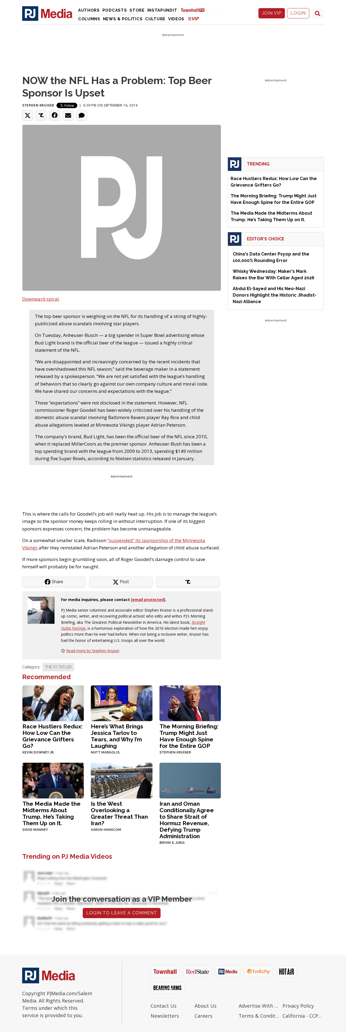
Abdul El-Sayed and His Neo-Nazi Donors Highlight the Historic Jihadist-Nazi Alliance (275, 295)
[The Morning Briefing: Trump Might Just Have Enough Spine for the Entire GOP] (190, 702)
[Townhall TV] (194, 10)
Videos (176, 18)
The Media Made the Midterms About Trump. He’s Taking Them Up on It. (51, 813)
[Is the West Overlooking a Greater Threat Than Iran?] (121, 780)
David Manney (35, 830)
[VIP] (193, 18)
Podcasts (114, 10)
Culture (155, 18)
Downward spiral (40, 299)
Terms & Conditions (259, 1016)
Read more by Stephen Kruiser (92, 650)
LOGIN (298, 13)
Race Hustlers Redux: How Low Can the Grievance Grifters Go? (52, 736)
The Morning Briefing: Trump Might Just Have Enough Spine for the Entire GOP (188, 736)
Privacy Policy (298, 1006)
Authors (89, 10)
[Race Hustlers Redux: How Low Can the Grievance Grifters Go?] (53, 702)
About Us (206, 1006)
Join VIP (271, 13)
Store (137, 10)
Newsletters (165, 1016)
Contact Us (164, 1006)
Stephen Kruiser (38, 105)
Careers (203, 1016)
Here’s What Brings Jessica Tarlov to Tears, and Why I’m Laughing (117, 736)
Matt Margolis (105, 752)
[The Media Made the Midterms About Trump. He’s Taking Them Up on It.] (53, 780)
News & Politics (123, 18)
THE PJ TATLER (58, 667)
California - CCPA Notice (303, 1016)
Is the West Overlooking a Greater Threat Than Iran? (119, 813)
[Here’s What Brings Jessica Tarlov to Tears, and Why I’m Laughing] (121, 702)
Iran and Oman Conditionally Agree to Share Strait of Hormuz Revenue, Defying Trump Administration (186, 819)
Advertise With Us (259, 1006)
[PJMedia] (47, 13)
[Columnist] (43, 609)
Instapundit (162, 10)
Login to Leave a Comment (121, 912)
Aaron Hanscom (106, 830)
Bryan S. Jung (172, 843)
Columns (89, 18)
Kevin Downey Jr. (38, 752)
